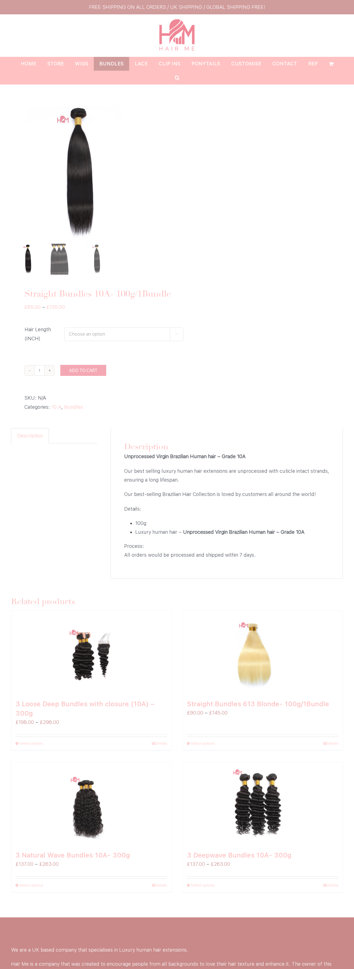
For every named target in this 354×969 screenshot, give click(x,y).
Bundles (73, 407)
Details (161, 743)
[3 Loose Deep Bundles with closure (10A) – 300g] (91, 652)
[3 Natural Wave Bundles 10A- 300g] (91, 803)
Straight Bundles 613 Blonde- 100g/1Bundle (258, 704)
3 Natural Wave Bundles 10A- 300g (72, 855)
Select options (31, 743)
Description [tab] (30, 436)
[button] (177, 77)
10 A (56, 407)
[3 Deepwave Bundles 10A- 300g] (263, 803)
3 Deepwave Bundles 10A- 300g (239, 855)
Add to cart (83, 370)
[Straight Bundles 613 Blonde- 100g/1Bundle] (263, 652)
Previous (15, 173)
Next (166, 173)
